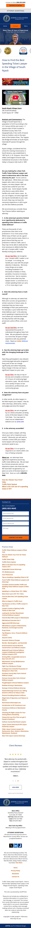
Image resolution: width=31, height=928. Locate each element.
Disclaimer (15, 874)
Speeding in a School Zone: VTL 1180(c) (14, 591)
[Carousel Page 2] (15, 781)
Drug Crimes (6, 630)
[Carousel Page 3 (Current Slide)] (18, 781)
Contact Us (6, 502)
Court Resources (7, 575)
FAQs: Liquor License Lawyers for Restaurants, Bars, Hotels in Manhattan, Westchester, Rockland (15, 731)
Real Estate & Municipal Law (11, 703)
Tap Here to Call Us (15, 5)
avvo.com (20, 422)
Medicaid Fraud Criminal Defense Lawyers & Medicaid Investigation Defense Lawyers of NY (13, 652)
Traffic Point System (9, 484)
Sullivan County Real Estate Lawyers (14, 722)
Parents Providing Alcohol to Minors (14, 695)
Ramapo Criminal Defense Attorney (13, 688)
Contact (15, 26)
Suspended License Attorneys (11, 569)
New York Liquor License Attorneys (13, 736)
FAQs (4, 482)
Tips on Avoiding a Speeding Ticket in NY (15, 577)
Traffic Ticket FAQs (8, 559)
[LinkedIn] (16, 846)
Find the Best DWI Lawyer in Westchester (15, 618)
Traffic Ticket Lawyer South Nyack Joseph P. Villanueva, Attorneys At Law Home (15, 18)
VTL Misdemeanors (8, 572)
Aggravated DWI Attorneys (10, 623)
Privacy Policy (15, 871)
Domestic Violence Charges (11, 640)
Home (5, 26)
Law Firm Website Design (15, 926)
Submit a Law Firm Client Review (15, 793)
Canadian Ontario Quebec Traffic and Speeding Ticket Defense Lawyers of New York (15, 586)
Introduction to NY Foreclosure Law (14, 705)
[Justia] (20, 846)
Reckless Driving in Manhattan (12, 685)
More (26, 26)
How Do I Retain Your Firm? (12, 480)
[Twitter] (11, 846)
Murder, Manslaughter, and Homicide (14, 643)
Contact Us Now (15, 537)
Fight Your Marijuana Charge (11, 666)
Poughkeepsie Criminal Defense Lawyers (15, 683)
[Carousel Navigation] (15, 781)
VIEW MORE (15, 787)
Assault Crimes (7, 638)
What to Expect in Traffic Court (12, 601)
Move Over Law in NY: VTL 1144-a (13, 594)
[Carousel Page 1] (13, 781)
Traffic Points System (9, 562)
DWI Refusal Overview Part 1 (11, 620)
